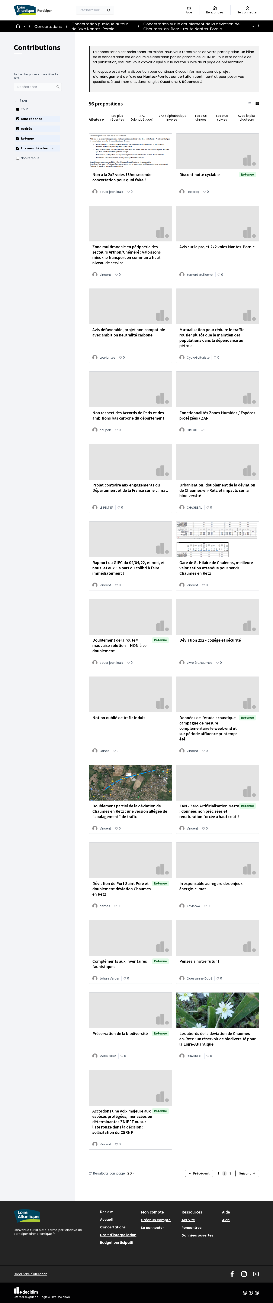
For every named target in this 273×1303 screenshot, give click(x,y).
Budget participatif (117, 1242)
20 (129, 1173)
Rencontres (192, 1227)
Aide (226, 1220)
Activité (188, 1220)
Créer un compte (156, 1220)
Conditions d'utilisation (30, 1274)
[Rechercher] (108, 10)
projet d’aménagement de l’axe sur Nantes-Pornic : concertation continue (161, 74)
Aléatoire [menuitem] (96, 119)
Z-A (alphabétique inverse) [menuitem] (172, 117)
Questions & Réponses (181, 81)
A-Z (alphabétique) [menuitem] (142, 117)
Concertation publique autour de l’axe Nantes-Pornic (99, 26)
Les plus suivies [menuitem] (222, 117)
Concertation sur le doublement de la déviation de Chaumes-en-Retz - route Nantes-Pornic (191, 26)
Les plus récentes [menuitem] (117, 117)
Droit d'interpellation (118, 1234)
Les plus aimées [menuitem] (201, 117)
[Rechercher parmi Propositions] (58, 87)
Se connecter (152, 1227)
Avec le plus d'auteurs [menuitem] (247, 117)
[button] (21, 101)
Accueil (106, 1219)
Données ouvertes (197, 1235)
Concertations (48, 26)
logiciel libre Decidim (56, 1297)
